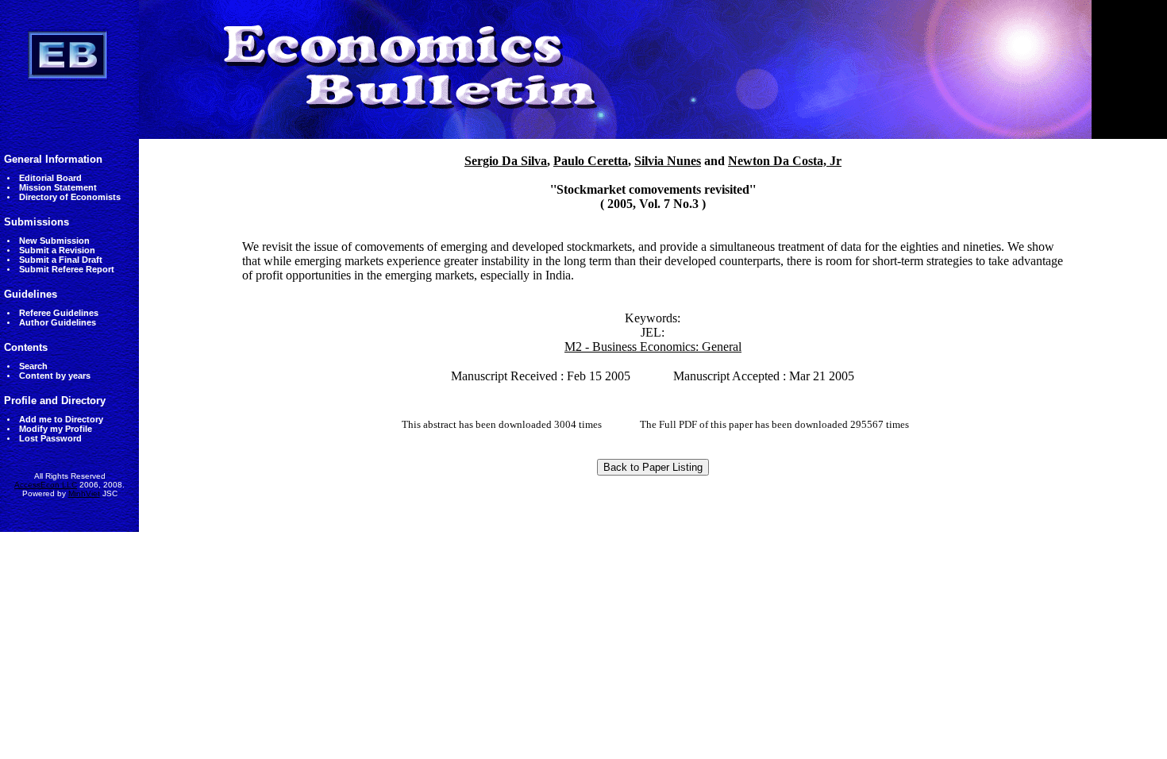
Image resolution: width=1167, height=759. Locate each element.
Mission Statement (58, 187)
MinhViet (84, 493)
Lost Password (50, 438)
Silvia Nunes (667, 161)
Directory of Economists (70, 197)
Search (33, 366)
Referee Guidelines (58, 313)
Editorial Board (50, 178)
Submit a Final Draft (60, 259)
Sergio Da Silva (505, 161)
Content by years (55, 375)
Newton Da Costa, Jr (785, 161)
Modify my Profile (55, 428)
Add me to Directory (61, 419)
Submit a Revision (57, 250)
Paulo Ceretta (590, 161)
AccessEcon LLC (45, 484)
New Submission (54, 240)
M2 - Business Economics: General (652, 346)
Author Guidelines (57, 322)
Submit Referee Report (66, 269)
